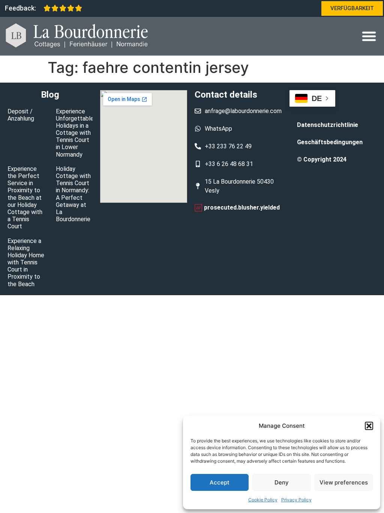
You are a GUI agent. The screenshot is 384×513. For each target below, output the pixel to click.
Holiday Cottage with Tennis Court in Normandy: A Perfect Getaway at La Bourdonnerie (73, 194)
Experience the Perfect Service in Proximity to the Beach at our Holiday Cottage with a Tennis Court (25, 197)
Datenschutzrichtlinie (327, 124)
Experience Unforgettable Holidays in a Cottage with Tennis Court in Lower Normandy (75, 133)
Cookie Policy (263, 499)
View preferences (344, 482)
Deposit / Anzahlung (21, 115)
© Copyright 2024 (321, 159)
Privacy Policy (296, 499)
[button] (369, 426)
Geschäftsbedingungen (330, 142)
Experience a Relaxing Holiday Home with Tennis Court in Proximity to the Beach (26, 262)
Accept (220, 482)
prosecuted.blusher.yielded (242, 207)
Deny (281, 482)
